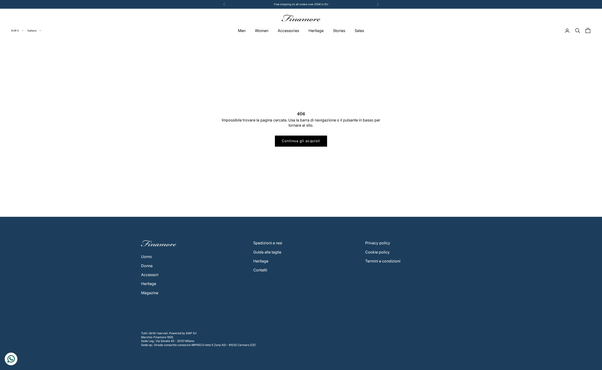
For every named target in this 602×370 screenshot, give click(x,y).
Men (242, 30)
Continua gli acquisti (301, 141)
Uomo (146, 256)
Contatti (260, 270)
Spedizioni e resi (267, 243)
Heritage (316, 30)
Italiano (32, 30)
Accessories (288, 30)
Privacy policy (377, 243)
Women (261, 30)
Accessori (149, 274)
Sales (359, 30)
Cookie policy (377, 252)
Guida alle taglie (267, 252)
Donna (147, 265)
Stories (339, 30)
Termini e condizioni (382, 261)
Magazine (149, 292)
